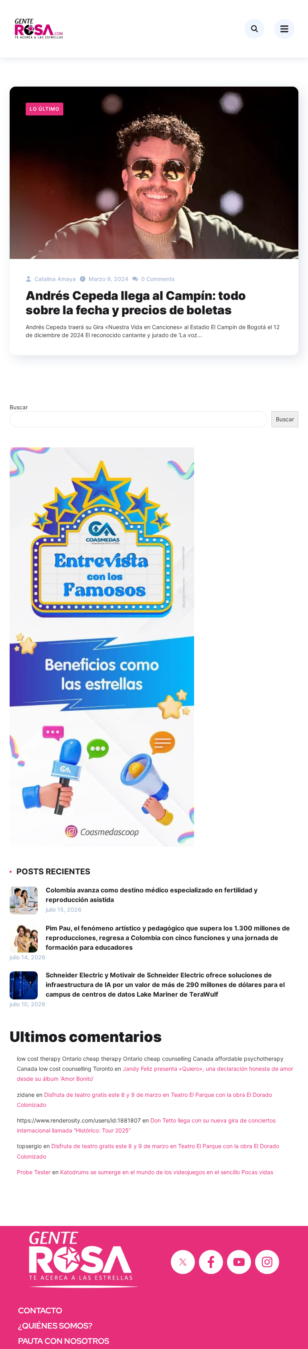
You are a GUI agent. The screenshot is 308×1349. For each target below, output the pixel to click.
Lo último (44, 109)
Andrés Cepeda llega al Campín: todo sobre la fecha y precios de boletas (136, 302)
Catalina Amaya (54, 278)
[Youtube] (239, 1262)
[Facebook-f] (211, 1262)
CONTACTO (40, 1310)
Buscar (19, 407)
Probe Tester (34, 1172)
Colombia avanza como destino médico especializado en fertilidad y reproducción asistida (151, 895)
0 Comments (157, 278)
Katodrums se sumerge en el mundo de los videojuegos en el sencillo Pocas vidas (166, 1172)
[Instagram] (267, 1262)
